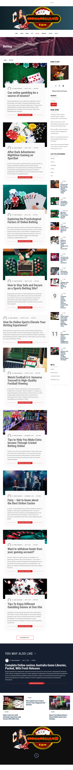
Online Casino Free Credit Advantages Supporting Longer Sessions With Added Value (59, 124)
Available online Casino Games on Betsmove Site (64, 229)
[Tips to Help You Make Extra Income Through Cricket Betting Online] (25, 422)
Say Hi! (56, 33)
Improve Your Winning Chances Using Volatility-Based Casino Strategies (59, 139)
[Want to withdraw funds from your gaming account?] (25, 536)
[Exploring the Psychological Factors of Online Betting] (25, 199)
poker (27, 33)
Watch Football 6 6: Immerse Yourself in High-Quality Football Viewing (25, 380)
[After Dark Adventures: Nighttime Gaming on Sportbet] (25, 134)
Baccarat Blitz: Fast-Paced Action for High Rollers (64, 215)
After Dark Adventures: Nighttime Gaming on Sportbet (21, 155)
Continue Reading (25, 114)
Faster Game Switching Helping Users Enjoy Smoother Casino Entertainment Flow (59, 146)
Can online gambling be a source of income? (23, 94)
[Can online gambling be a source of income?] (25, 75)
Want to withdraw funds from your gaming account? (25, 550)
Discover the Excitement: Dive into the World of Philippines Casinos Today (64, 189)
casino (21, 33)
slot (32, 33)
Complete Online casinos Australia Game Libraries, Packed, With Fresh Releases (59, 116)
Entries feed (54, 372)
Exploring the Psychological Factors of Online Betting (24, 220)
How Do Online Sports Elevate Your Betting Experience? (24, 323)
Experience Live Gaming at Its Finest (64, 272)
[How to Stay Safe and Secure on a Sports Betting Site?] (25, 264)
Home (16, 33)
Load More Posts (24, 637)
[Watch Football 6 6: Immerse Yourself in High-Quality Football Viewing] (25, 360)
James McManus (18, 88)
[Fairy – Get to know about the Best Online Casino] (25, 482)
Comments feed (55, 376)
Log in (52, 369)
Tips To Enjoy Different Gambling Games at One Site (25, 605)
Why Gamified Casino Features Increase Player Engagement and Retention (59, 131)
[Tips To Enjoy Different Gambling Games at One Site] (25, 588)
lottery (50, 33)
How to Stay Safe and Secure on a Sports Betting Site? (25, 286)
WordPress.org (55, 379)
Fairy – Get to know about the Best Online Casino (23, 501)
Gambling (44, 33)
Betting (37, 33)
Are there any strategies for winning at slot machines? (64, 260)
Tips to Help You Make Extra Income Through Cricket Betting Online (24, 443)
